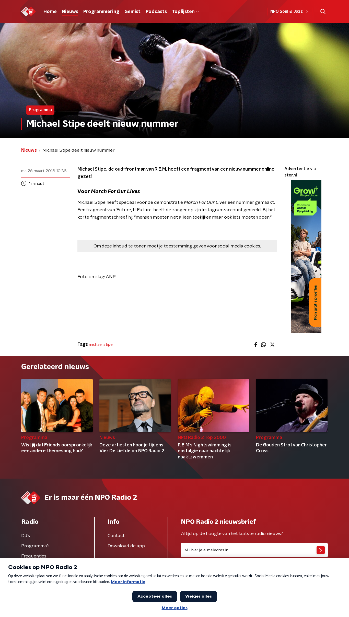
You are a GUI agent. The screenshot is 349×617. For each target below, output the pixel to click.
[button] (323, 11)
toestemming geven (185, 246)
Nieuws (70, 11)
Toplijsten (183, 11)
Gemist (132, 11)
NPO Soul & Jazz (286, 11)
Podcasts (156, 11)
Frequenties (33, 556)
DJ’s (25, 535)
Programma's (35, 546)
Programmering (101, 11)
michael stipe (101, 344)
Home (50, 11)
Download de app (126, 546)
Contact (116, 535)
